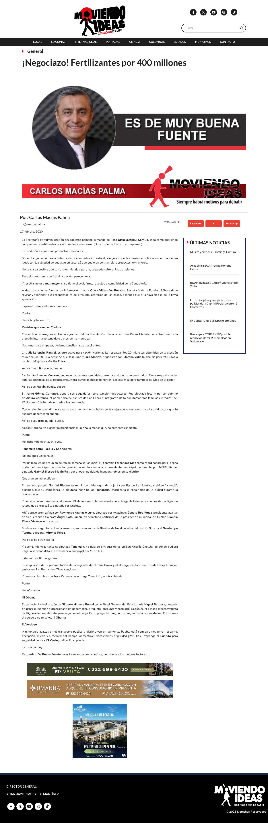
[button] (196, 223)
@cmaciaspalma (34, 224)
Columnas (157, 42)
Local (37, 42)
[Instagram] (224, 12)
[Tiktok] (234, 12)
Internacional (86, 42)
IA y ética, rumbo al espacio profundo (213, 320)
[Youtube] (213, 12)
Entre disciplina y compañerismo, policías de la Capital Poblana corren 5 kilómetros (214, 303)
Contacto (227, 42)
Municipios (203, 42)
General (35, 51)
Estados (180, 42)
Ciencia (134, 42)
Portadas (113, 42)
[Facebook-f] (193, 12)
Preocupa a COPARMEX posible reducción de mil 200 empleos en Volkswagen (210, 337)
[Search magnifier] (241, 28)
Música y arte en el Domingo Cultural (213, 251)
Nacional (58, 42)
